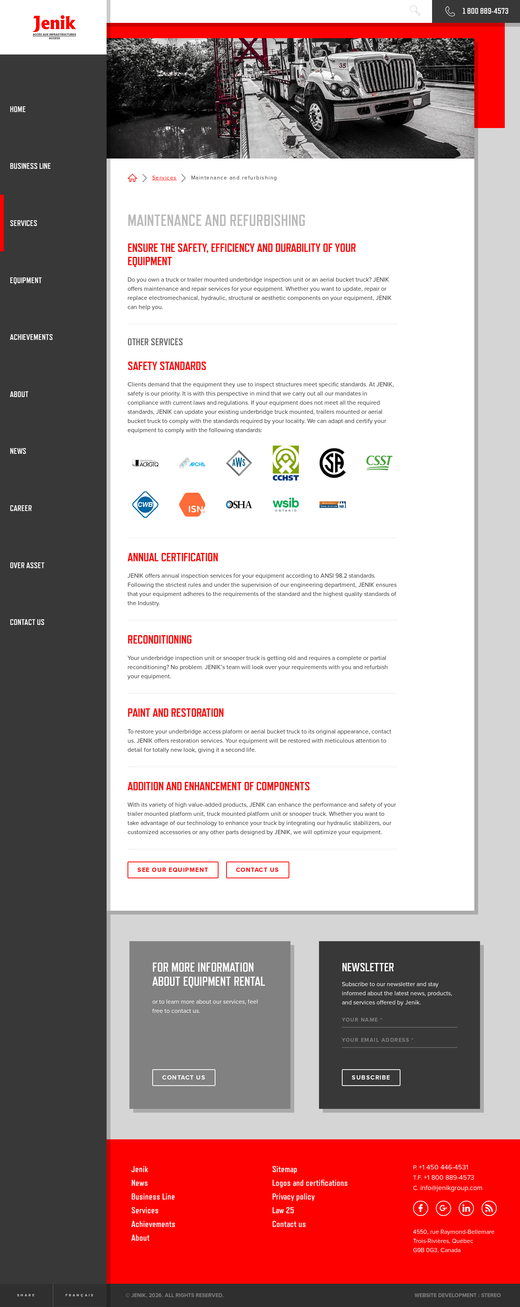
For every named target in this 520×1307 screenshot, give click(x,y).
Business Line (153, 1196)
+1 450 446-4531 (443, 1167)
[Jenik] (53, 27)
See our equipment (173, 870)
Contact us (289, 1223)
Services (164, 178)
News (139, 1182)
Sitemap (284, 1168)
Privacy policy (293, 1196)
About (140, 1237)
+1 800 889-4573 (449, 1177)
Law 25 (283, 1210)
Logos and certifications (310, 1182)
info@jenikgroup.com (451, 1188)
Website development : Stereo (458, 1295)
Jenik (139, 1168)
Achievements (153, 1223)
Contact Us (257, 870)
